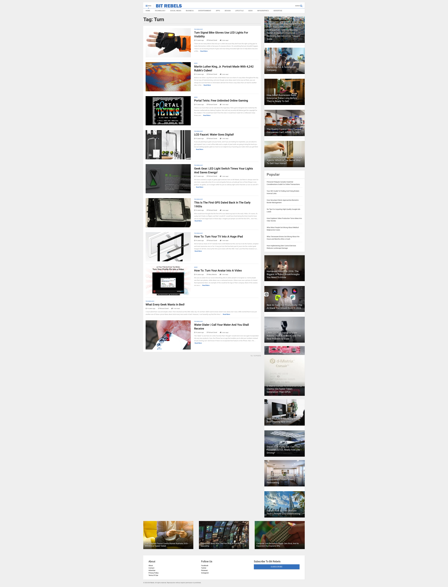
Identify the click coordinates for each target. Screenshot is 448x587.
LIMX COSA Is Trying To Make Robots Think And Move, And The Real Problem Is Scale (284, 335)
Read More (204, 51)
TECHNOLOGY (160, 11)
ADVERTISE (277, 11)
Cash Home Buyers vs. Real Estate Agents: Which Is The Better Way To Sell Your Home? (284, 160)
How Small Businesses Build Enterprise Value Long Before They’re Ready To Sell (282, 98)
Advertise (152, 570)
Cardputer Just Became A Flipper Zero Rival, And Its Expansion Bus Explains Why (277, 544)
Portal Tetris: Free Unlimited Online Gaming (221, 100)
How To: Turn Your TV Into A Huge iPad (218, 236)
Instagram (205, 573)
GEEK (250, 11)
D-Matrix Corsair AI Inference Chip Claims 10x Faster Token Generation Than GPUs (284, 388)
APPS (218, 11)
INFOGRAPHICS (263, 11)
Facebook (204, 565)
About (151, 565)
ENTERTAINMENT (204, 11)
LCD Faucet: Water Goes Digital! (214, 134)
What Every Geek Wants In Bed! (165, 304)
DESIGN (228, 11)
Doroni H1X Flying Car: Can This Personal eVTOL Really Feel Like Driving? (283, 449)
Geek (196, 63)
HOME (148, 11)
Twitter (203, 568)
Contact (151, 568)
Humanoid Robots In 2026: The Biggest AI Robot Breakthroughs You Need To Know (283, 274)
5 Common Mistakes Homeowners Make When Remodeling (280, 479)
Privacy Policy (154, 573)
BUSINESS (190, 11)
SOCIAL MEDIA (175, 11)
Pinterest (204, 570)
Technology (198, 29)
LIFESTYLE (239, 11)
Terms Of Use (153, 575)
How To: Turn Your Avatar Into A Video (218, 270)
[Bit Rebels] (168, 6)
